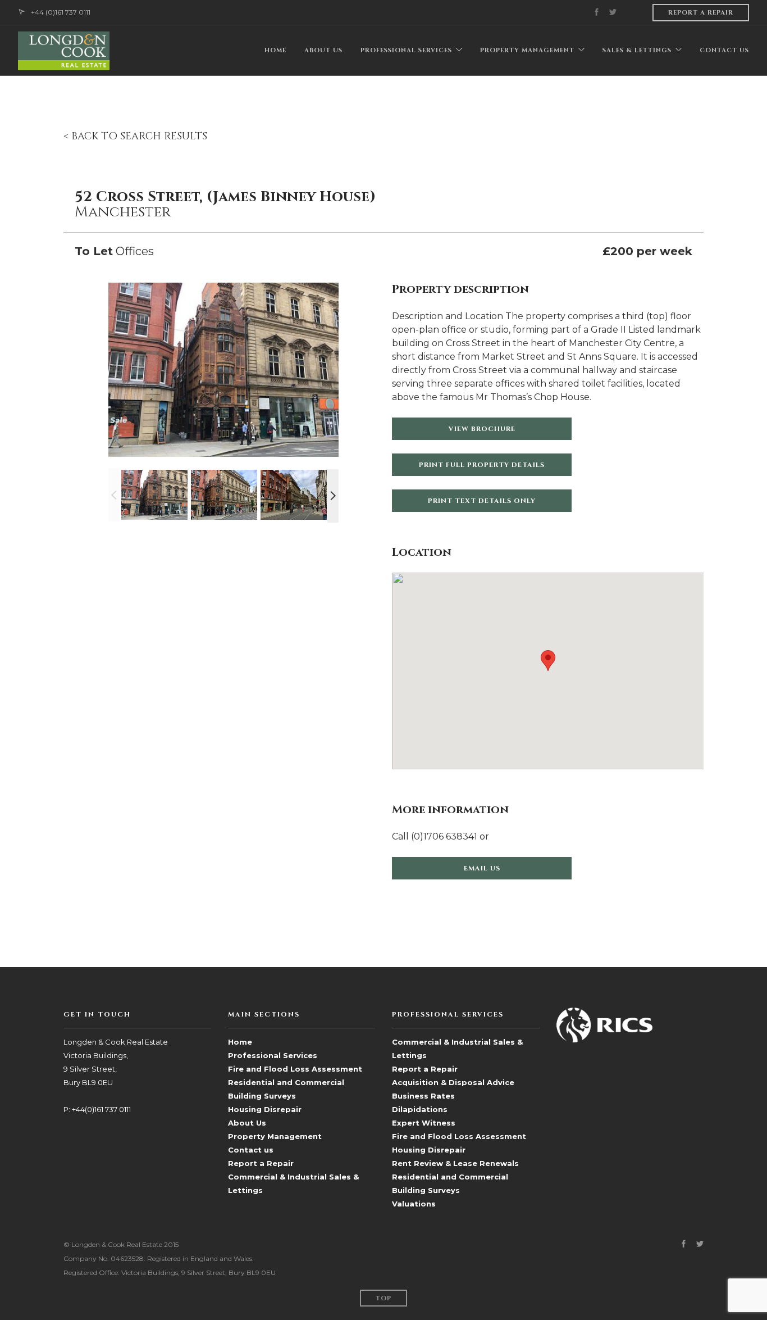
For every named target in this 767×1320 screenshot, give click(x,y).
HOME (275, 50)
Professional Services (272, 1055)
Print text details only (482, 500)
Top (383, 1298)
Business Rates (423, 1095)
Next (333, 496)
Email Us (482, 868)
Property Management (275, 1136)
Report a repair (700, 12)
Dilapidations (420, 1109)
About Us (247, 1122)
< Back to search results (135, 136)
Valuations (414, 1203)
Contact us (250, 1149)
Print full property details (482, 464)
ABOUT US (323, 50)
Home (240, 1041)
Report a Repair (261, 1163)
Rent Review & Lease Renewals (455, 1163)
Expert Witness (423, 1122)
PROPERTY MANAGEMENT (527, 50)
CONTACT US (724, 50)
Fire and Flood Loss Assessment (295, 1068)
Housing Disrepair (265, 1109)
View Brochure (482, 428)
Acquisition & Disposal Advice (453, 1082)
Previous (114, 494)
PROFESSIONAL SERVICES (406, 50)
